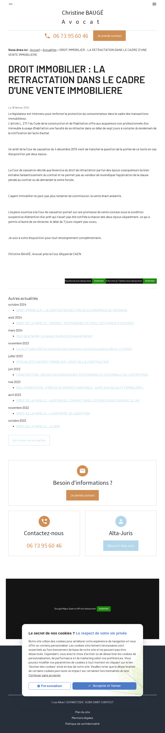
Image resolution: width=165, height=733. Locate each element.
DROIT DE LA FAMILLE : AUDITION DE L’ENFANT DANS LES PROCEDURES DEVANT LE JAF (78, 400)
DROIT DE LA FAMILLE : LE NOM (38, 426)
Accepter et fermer (106, 686)
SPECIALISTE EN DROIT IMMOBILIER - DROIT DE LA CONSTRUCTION (62, 361)
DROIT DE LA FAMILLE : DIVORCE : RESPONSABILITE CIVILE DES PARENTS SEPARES (75, 323)
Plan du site (82, 712)
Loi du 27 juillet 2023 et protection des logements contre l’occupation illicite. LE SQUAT (74, 349)
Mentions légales (82, 718)
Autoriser (150, 280)
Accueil (35, 50)
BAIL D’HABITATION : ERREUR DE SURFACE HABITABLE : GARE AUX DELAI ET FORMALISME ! (80, 387)
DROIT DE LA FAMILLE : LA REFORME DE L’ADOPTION (53, 413)
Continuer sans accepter (45, 675)
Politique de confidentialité (82, 723)
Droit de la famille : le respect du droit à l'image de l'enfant (54, 336)
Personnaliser (51, 686)
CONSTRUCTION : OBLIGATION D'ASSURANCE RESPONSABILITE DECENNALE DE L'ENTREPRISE (82, 374)
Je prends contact (109, 35)
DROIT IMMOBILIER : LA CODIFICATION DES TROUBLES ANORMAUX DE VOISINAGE (72, 310)
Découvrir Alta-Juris (120, 545)
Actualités (50, 50)
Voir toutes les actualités (29, 440)
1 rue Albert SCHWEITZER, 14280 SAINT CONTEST (82, 702)
